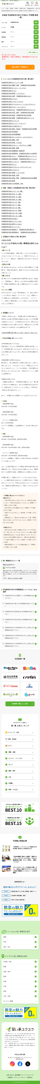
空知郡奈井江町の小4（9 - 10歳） (11, 210)
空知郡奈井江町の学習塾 (29, 129)
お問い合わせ (10, 1075)
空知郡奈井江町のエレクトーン (27, 156)
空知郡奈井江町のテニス (8, 90)
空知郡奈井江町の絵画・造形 (10, 175)
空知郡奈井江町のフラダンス (10, 170)
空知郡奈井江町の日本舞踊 (28, 178)
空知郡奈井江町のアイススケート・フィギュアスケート (18, 104)
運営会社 (29, 1077)
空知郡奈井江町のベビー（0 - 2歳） (12, 191)
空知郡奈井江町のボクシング (25, 118)
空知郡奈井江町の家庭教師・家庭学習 (13, 151)
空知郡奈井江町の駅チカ (26, 229)
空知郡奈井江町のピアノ (8, 156)
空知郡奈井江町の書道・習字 (10, 140)
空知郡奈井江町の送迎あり (28, 232)
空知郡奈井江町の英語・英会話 (10, 129)
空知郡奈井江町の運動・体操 (10, 85)
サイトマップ (30, 1075)
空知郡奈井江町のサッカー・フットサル (13, 88)
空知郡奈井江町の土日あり (9, 218)
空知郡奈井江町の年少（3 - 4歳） (11, 194)
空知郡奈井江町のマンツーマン (10, 227)
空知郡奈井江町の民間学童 (9, 153)
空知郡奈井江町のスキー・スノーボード (13, 107)
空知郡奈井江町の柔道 (27, 112)
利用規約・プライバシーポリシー (17, 1077)
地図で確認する (33, 52)
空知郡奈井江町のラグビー (9, 99)
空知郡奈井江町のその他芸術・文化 (12, 183)
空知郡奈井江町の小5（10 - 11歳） (12, 213)
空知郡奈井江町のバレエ (27, 161)
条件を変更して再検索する (20, 67)
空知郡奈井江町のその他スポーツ (11, 126)
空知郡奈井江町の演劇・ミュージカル (13, 172)
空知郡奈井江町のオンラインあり (11, 221)
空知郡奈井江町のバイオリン (10, 161)
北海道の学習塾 (6, 240)
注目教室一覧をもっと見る (20, 703)
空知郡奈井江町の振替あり (9, 229)
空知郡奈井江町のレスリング (10, 121)
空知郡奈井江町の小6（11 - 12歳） (12, 216)
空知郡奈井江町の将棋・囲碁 (10, 148)
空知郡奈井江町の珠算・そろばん (11, 142)
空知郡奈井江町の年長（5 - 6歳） (11, 199)
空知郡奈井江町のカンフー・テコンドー (13, 123)
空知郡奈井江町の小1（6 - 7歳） (11, 202)
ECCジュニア (6, 564)
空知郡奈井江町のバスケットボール (12, 101)
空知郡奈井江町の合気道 (23, 115)
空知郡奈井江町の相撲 (8, 118)
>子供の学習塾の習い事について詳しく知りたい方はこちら (19, 333)
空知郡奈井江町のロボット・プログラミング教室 (16, 145)
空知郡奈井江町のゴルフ (23, 96)
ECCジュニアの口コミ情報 (15, 578)
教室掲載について (20, 1075)
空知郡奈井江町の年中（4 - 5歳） (11, 197)
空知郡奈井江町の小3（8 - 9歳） (11, 207)
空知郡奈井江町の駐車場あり (10, 232)
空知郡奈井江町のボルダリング (25, 110)
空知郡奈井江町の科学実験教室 (10, 134)
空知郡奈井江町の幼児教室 (9, 131)
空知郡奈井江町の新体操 (27, 85)
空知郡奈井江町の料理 (8, 181)
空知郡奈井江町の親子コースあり (11, 224)
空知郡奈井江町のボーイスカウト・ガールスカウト (17, 137)
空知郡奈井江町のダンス (8, 164)
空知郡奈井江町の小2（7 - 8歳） (11, 205)
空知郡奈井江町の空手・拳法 (10, 112)
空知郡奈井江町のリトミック (28, 159)
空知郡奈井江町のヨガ (8, 110)
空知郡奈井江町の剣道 (8, 115)
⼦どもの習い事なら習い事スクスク (20, 1082)
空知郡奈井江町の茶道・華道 (10, 178)
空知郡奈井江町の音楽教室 (9, 159)
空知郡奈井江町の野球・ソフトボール (13, 93)
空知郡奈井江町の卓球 (8, 96)
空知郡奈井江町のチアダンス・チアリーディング (16, 167)
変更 (36, 22)
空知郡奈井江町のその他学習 (28, 153)
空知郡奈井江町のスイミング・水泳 (12, 82)
